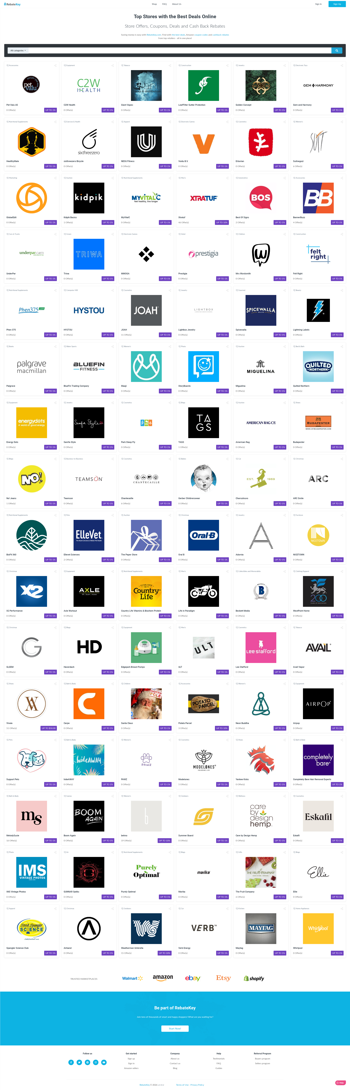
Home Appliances (302, 908)
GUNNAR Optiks (71, 891)
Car (239, 459)
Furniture (299, 515)
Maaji (124, 386)
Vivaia (9, 723)
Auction (69, 178)
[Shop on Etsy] (223, 978)
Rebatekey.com (154, 34)
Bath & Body (71, 684)
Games (69, 796)
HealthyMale (12, 161)
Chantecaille (127, 498)
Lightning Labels (301, 329)
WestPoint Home (301, 611)
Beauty (298, 290)
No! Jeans (11, 498)
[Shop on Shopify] (254, 978)
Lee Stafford (242, 667)
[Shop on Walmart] (132, 978)
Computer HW (72, 290)
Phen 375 (11, 329)
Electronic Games (188, 122)
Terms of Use (182, 1084)
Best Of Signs (242, 217)
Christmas (300, 459)
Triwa (66, 273)
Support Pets (12, 779)
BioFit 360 (11, 554)
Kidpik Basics (70, 217)
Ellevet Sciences (72, 554)
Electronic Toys (301, 65)
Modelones (183, 779)
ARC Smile (298, 498)
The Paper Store (129, 554)
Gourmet (241, 290)
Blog (175, 1068)
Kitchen (241, 908)
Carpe (67, 723)
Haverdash (69, 667)
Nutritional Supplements (18, 122)
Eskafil (296, 835)
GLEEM (10, 667)
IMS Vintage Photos (16, 891)
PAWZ (124, 779)
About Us (176, 4)
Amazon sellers (131, 1068)
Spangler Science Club (17, 948)
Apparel (127, 122)
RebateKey (145, 1084)
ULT (180, 667)
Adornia (239, 554)
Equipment (70, 65)
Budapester (298, 442)
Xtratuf (181, 217)
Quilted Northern (301, 386)
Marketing (13, 178)
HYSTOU (68, 329)
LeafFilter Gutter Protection (191, 105)
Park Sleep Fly (128, 442)
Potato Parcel (185, 723)
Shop (154, 4)
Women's (299, 122)
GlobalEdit (11, 217)
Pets (68, 515)
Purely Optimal (128, 891)
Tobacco (127, 65)
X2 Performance (14, 611)
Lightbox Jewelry (186, 329)
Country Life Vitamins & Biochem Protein (141, 611)
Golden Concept (243, 105)
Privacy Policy (197, 1084)
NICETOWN (298, 554)
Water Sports (71, 346)
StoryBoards (184, 386)
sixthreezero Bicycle (74, 161)
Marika (181, 891)
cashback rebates (220, 34)
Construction (186, 65)
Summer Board (185, 835)
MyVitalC (125, 217)
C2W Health (69, 105)
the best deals (178, 34)
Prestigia (182, 273)
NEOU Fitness (127, 161)
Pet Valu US (12, 105)
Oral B (181, 554)
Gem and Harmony (302, 105)
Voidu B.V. (183, 161)
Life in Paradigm (186, 611)
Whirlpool (297, 948)
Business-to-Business (74, 459)
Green (68, 234)
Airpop (296, 723)
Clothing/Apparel (302, 571)
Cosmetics (242, 122)
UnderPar (11, 273)
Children (241, 234)
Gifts (240, 852)
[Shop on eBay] (193, 978)
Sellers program (262, 1063)
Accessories (13, 65)
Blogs (183, 402)
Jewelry (241, 65)
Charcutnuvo (242, 498)
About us (175, 1058)
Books (11, 346)
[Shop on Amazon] (163, 978)
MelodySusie (12, 835)
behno (124, 835)
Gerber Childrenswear (189, 498)
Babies (183, 459)
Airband (68, 948)
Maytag (239, 948)
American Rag (243, 442)
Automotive (243, 178)
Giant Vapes (127, 105)
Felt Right (297, 273)
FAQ (164, 4)
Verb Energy (184, 948)
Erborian (240, 161)
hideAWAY (69, 779)
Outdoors (184, 796)
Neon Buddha (242, 723)
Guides (218, 1068)
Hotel (183, 234)
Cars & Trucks (14, 234)
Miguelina (240, 386)
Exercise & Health (73, 122)
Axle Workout (70, 611)
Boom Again (70, 835)
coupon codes (201, 34)
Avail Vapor (298, 667)
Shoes (298, 402)
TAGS (181, 442)
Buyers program (262, 1058)
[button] (55, 65)
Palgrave (10, 386)
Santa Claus (127, 723)
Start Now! (175, 1028)
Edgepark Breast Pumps (133, 667)
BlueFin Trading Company (76, 386)
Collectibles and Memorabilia (249, 571)
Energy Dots (12, 442)
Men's (183, 178)
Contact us (175, 1063)
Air (67, 852)
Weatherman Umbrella (132, 948)
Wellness (241, 796)
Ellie (295, 891)
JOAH (124, 329)
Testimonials (219, 1058)
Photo (183, 346)
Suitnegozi (298, 161)
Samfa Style (70, 442)
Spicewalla (241, 329)
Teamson (68, 498)
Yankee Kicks (242, 779)
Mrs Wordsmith (243, 273)
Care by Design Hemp (246, 835)
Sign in (131, 1063)
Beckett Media (243, 611)
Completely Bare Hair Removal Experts (312, 779)
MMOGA (125, 273)
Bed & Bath (300, 346)
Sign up (131, 1058)
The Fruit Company (245, 891)
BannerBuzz (299, 217)
